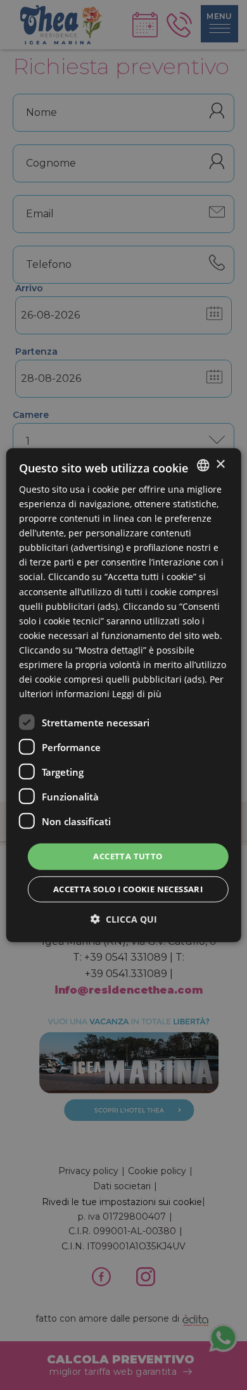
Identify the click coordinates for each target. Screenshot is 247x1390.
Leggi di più (137, 694)
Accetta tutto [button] (127, 856)
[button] (124, 919)
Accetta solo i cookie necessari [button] (128, 889)
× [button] (220, 464)
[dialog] (123, 695)
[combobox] (202, 464)
